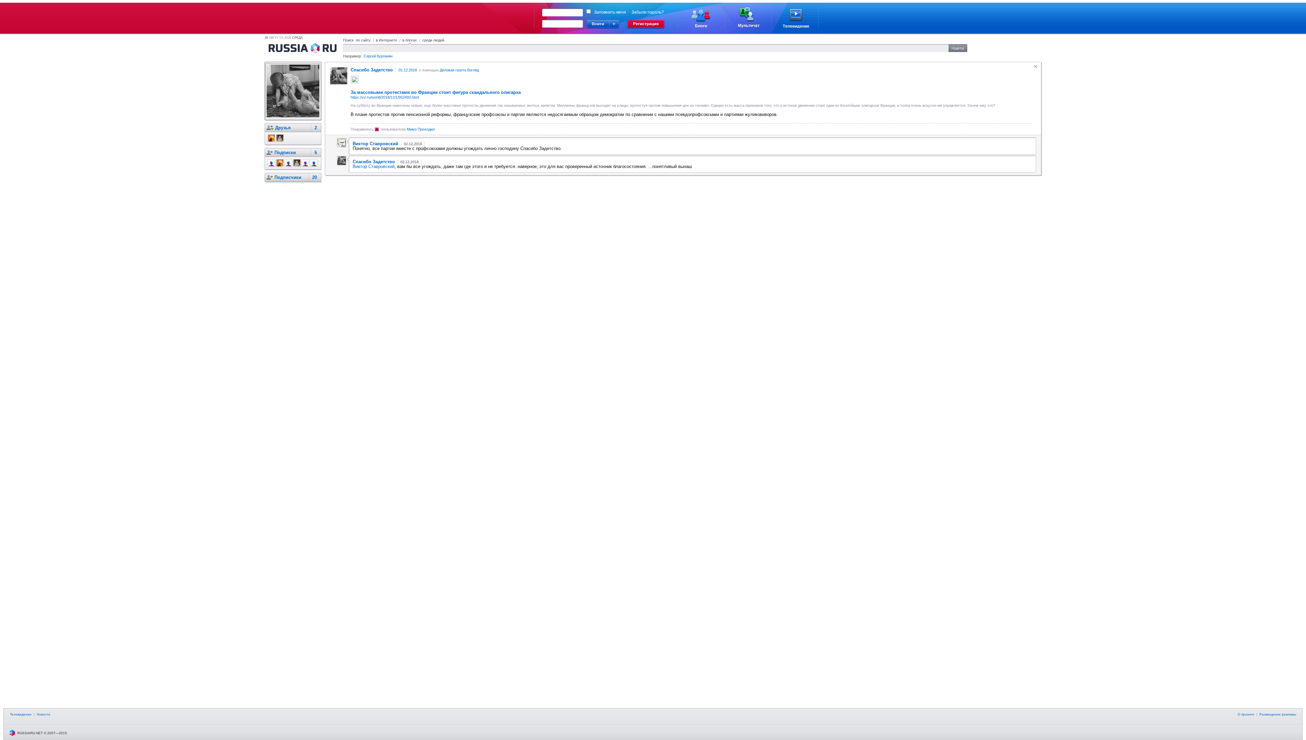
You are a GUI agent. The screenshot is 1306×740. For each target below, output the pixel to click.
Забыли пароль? (648, 12)
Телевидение (21, 714)
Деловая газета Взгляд (459, 70)
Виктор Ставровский (374, 166)
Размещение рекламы (1277, 714)
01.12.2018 (408, 70)
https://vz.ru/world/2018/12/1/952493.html (385, 97)
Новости (43, 714)
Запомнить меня (610, 12)
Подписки (285, 152)
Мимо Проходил (421, 129)
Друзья (283, 127)
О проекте (1246, 714)
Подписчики (287, 177)
